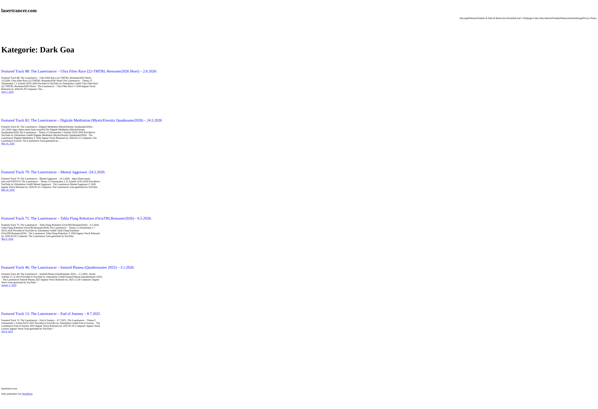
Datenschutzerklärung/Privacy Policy (578, 18)
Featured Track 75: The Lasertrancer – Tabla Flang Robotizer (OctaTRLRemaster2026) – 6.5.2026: (76, 218)
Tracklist (511, 18)
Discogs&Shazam (468, 18)
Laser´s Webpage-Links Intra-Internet (533, 18)
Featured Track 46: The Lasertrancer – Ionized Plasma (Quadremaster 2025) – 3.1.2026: (68, 267)
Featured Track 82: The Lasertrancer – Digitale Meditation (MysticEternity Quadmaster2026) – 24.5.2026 (81, 120)
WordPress (27, 393)
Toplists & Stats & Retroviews (492, 18)
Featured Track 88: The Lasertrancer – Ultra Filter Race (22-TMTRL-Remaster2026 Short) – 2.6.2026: (79, 71)
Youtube (556, 18)
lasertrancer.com (19, 10)
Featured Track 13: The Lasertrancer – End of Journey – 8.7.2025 (50, 314)
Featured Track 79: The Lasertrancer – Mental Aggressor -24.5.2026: (53, 172)
